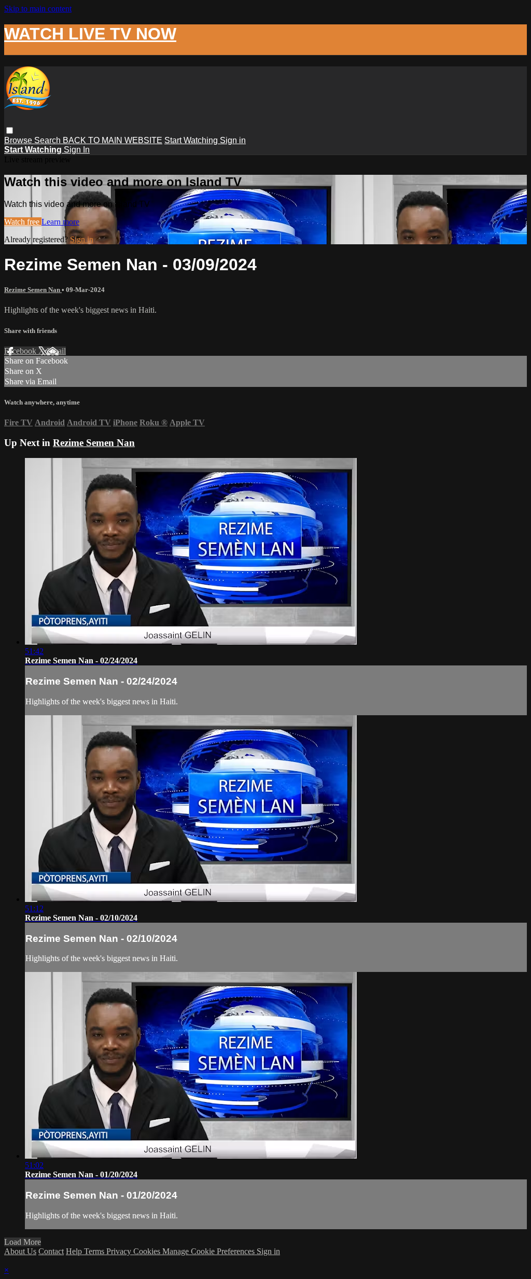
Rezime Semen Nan (33, 290)
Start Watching (192, 140)
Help (75, 1251)
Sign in (233, 140)
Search (48, 140)
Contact (51, 1251)
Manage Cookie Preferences (209, 1251)
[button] (9, 130)
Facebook (21, 350)
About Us (20, 1251)
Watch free (22, 221)
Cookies (147, 1251)
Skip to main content (38, 8)
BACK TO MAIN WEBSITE (112, 140)
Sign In (77, 149)
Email (56, 350)
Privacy (119, 1251)
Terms (95, 1251)
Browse (19, 140)
